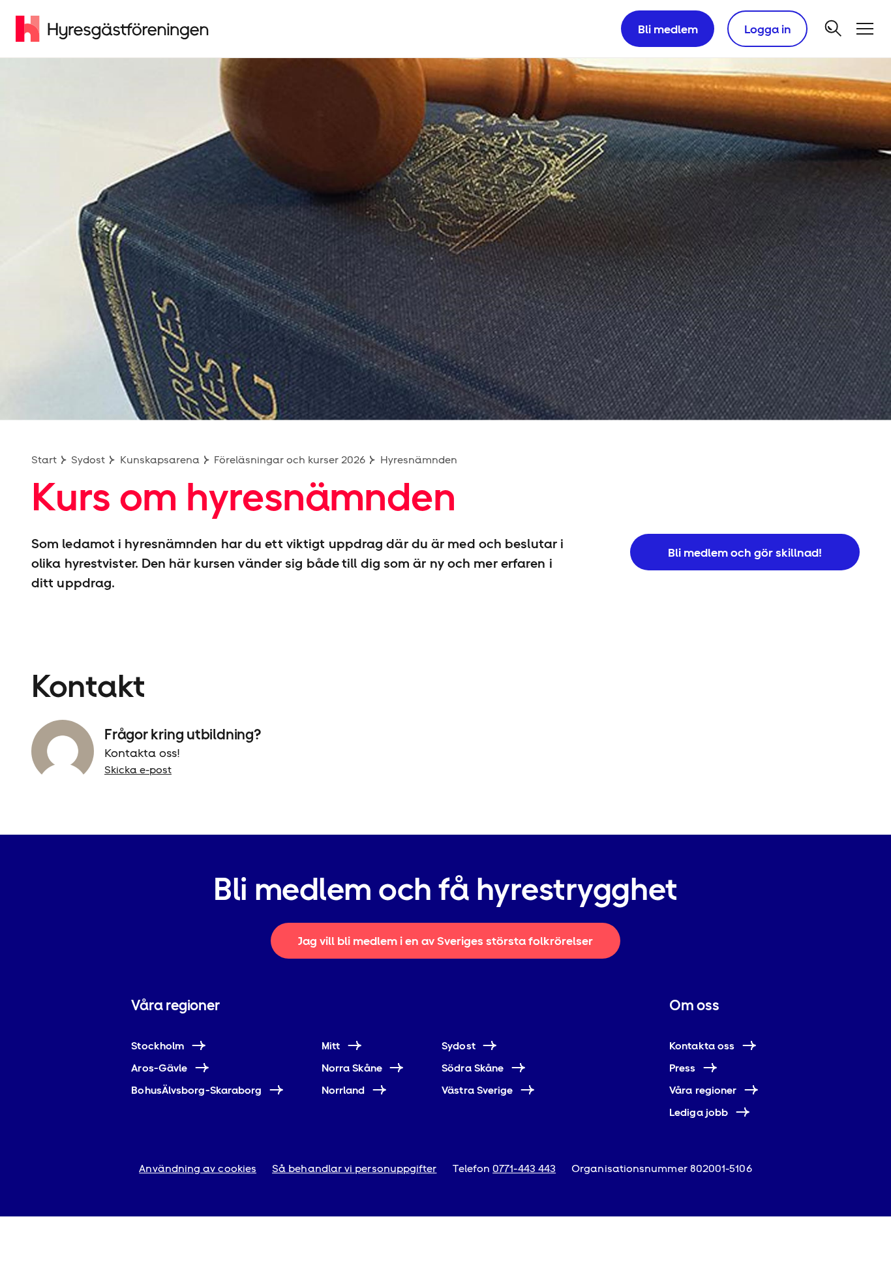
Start (44, 460)
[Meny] (865, 28)
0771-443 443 (524, 1168)
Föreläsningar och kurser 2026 (289, 460)
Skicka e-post (138, 770)
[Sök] (833, 28)
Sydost (88, 460)
